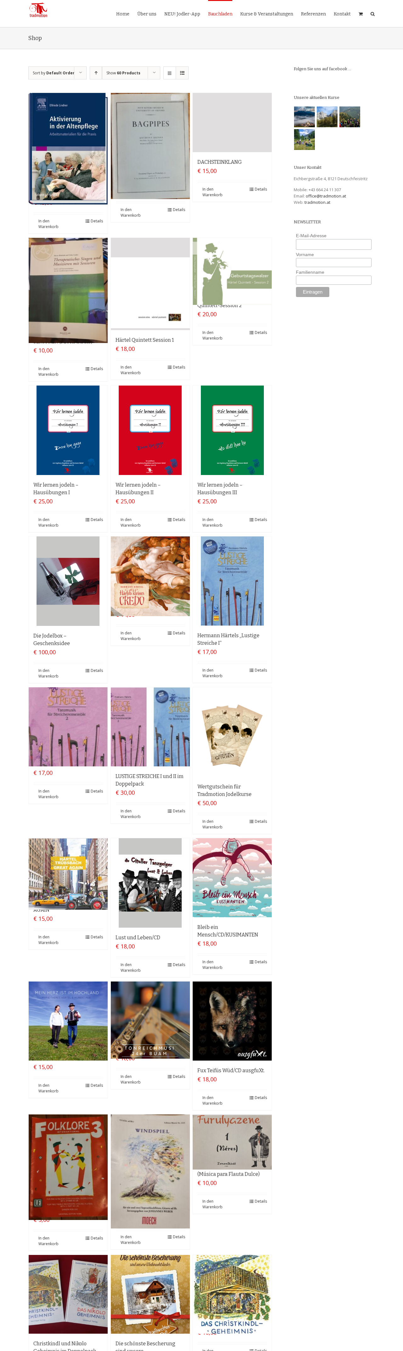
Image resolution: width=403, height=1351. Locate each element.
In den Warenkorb (48, 223)
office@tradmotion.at (326, 196)
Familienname (310, 272)
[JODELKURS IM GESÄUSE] (350, 117)
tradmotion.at (317, 202)
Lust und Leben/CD (138, 938)
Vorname (305, 254)
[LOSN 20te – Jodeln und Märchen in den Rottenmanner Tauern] (304, 139)
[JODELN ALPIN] (327, 117)
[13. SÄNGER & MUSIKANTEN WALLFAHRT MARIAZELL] (304, 117)
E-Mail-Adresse (311, 235)
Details (97, 221)
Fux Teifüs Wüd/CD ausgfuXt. (231, 1070)
